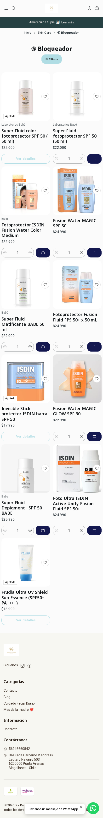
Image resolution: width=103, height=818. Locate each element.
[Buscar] (13, 8)
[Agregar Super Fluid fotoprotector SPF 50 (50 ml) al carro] (94, 159)
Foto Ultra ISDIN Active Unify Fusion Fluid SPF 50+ (73, 503)
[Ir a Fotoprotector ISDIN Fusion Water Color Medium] (25, 190)
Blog (7, 697)
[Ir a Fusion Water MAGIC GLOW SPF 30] (77, 378)
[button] (51, 59)
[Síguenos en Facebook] (29, 665)
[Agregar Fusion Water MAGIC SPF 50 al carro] (94, 252)
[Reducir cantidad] (56, 158)
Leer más (67, 22)
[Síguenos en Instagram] (22, 665)
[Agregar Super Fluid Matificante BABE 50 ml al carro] (43, 347)
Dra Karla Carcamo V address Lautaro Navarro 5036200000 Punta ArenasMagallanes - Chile (31, 761)
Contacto (10, 690)
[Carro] (97, 8)
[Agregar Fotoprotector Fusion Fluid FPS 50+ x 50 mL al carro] (94, 347)
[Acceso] (89, 8)
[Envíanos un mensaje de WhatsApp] (93, 808)
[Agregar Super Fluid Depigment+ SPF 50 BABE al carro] (43, 530)
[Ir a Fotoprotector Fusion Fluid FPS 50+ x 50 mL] (77, 284)
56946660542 (19, 749)
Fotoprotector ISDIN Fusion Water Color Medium (23, 230)
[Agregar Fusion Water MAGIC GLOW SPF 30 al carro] (94, 436)
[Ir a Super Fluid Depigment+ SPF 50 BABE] (25, 468)
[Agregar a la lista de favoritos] (45, 96)
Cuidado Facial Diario (19, 703)
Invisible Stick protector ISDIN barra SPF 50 (24, 414)
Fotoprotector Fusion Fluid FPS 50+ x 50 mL (75, 316)
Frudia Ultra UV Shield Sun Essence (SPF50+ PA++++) (24, 597)
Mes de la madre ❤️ (19, 709)
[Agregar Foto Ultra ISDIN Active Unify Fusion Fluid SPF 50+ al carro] (94, 530)
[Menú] (6, 8)
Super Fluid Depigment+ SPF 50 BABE (21, 508)
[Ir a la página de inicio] (51, 8)
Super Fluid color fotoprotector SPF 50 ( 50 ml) (24, 136)
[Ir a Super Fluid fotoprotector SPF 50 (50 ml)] (77, 96)
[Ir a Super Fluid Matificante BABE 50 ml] (25, 284)
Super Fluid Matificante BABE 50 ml (22, 324)
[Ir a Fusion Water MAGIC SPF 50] (77, 190)
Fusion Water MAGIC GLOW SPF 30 (74, 411)
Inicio (27, 32)
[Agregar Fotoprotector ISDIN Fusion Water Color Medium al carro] (43, 252)
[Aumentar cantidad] (81, 158)
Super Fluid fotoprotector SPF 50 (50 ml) (75, 136)
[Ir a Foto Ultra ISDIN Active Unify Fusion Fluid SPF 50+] (77, 468)
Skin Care (44, 32)
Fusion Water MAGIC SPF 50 (74, 223)
